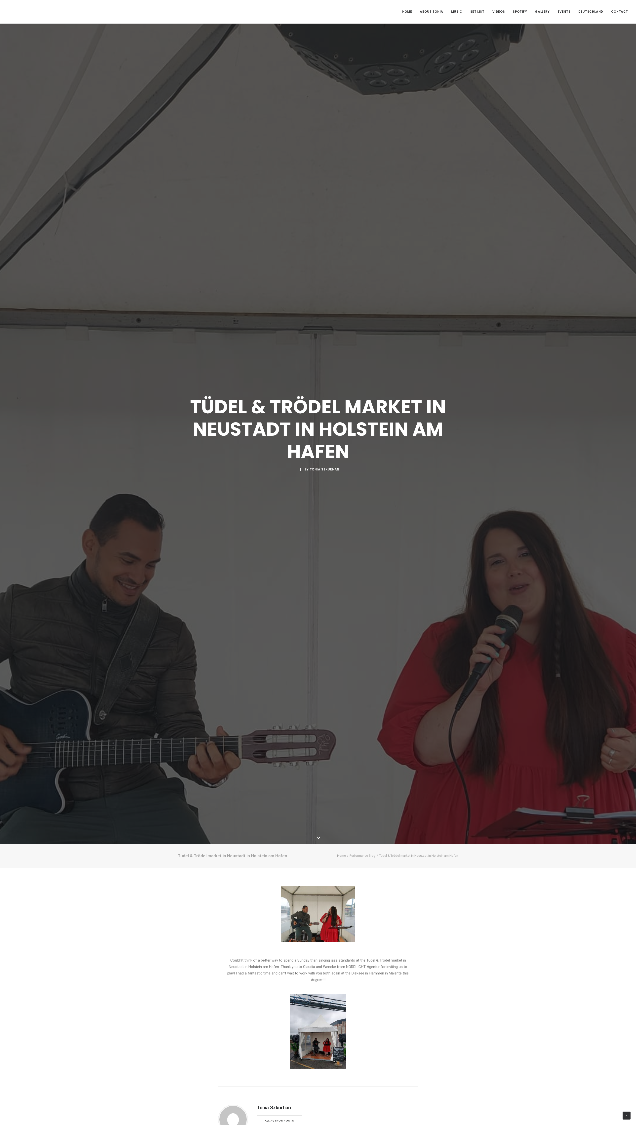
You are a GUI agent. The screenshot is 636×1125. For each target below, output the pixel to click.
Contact (619, 11)
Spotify (520, 11)
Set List (477, 11)
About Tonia (431, 11)
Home (407, 11)
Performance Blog (362, 855)
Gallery (542, 11)
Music (456, 11)
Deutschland (590, 11)
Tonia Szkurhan (324, 469)
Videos (498, 11)
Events (564, 11)
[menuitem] (408, 11)
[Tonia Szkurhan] (27, 12)
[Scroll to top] (627, 1115)
